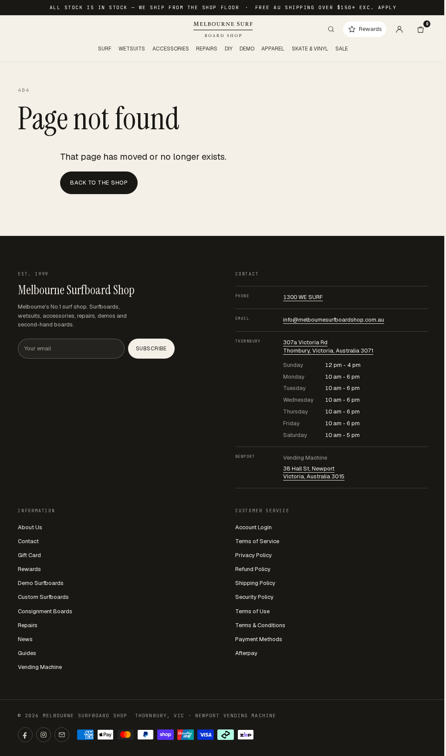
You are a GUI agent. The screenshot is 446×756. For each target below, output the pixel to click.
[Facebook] (25, 734)
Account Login (253, 527)
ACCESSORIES (170, 48)
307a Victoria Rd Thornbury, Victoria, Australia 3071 (328, 346)
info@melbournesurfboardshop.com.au (333, 319)
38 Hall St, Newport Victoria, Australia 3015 (314, 472)
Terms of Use (252, 611)
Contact (28, 541)
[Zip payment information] (245, 734)
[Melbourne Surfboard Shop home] (223, 29)
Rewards (29, 569)
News (25, 639)
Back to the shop (99, 182)
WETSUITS (131, 48)
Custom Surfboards (43, 597)
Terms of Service (257, 541)
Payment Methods (258, 639)
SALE (341, 48)
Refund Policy (252, 569)
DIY (229, 48)
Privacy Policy (253, 555)
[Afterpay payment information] (225, 734)
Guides (27, 653)
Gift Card (29, 555)
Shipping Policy (255, 583)
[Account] (399, 29)
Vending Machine (40, 667)
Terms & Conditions (260, 625)
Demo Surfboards (41, 583)
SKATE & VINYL (310, 48)
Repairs (27, 625)
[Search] (331, 29)
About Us (30, 527)
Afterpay (246, 653)
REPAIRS (206, 48)
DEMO (247, 48)
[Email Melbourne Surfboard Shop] (61, 734)
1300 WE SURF (303, 297)
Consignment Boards (45, 611)
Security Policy (254, 597)
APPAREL (272, 48)
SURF (105, 48)
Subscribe (151, 348)
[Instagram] (43, 734)
